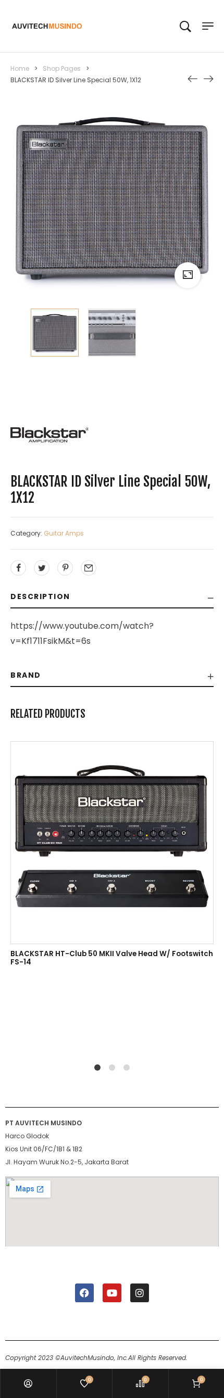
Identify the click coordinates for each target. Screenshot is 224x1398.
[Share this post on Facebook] (18, 568)
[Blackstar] (49, 435)
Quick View (21, 1010)
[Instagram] (139, 1292)
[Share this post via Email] (88, 568)
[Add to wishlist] (123, 864)
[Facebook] (84, 1292)
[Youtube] (112, 1292)
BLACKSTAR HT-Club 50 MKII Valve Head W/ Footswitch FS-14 (111, 958)
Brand (25, 675)
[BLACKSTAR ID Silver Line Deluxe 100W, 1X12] (208, 78)
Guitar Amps (64, 533)
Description (40, 596)
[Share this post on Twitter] (41, 568)
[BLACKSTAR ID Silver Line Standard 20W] (193, 78)
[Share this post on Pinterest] (65, 568)
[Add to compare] (101, 864)
